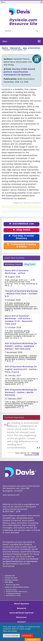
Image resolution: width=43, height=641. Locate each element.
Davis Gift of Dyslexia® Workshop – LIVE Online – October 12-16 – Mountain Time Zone (18, 320)
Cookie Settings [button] (11, 636)
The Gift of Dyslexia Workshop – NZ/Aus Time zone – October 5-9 (21, 294)
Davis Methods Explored (21, 613)
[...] (10, 285)
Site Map (9, 582)
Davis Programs (13, 585)
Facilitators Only (13, 595)
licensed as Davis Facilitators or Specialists (20, 560)
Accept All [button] (26, 636)
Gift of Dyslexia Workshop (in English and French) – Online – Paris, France (21, 369)
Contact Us (10, 576)
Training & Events (13, 593)
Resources (21, 617)
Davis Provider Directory (16, 591)
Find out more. (10, 631)
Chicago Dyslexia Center (31, 454)
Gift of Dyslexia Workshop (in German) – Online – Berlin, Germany (21, 392)
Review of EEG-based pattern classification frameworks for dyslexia (19, 72)
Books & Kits (11, 590)
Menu (3, 2)
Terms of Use (11, 578)
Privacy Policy (11, 580)
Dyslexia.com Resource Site (23, 21)
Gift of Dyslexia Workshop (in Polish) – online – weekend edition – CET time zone (21, 346)
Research (21, 608)
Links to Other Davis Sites (17, 587)
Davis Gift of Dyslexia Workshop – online (16, 271)
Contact (21, 622)
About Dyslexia (21, 604)
